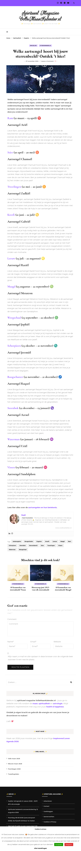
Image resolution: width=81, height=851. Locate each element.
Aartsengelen (17, 541)
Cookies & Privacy (50, 822)
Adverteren (48, 801)
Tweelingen (14, 187)
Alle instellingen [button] (40, 848)
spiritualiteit (44, 703)
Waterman (13, 439)
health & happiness (55, 707)
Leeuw (11, 258)
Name (10, 642)
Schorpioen (14, 346)
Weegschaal (14, 317)
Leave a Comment (47, 61)
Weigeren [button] (69, 844)
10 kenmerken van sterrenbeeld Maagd (63, 588)
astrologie (57, 703)
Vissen (11, 467)
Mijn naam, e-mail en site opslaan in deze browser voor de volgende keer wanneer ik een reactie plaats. (40, 658)
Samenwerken (49, 817)
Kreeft (11, 215)
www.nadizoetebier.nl (63, 528)
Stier (10, 152)
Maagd (11, 286)
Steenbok (12, 408)
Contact (46, 806)
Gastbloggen (48, 811)
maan (35, 703)
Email (33, 642)
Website (57, 642)
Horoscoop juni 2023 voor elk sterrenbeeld (40, 588)
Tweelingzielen (13, 774)
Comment (11, 619)
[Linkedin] (9, 534)
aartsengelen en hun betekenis (42, 507)
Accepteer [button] (58, 844)
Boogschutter (15, 377)
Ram (10, 118)
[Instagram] (12, 534)
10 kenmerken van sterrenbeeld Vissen (18, 588)
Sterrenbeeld (45, 45)
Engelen (33, 45)
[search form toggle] (74, 3)
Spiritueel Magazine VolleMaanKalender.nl (40, 16)
